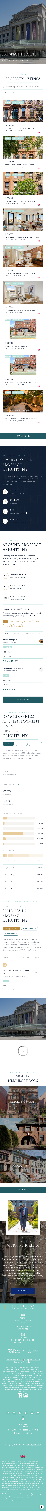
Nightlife (18, 626)
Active (39, 622)
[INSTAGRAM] (14, 1413)
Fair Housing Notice (14, 1360)
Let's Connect (23, 1291)
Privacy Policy (33, 1444)
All (6, 622)
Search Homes (23, 436)
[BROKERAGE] (38, 1413)
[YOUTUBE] (32, 1413)
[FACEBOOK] (8, 1413)
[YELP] (26, 1413)
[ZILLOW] (23, 1418)
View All (23, 1190)
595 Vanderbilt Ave (10, 642)
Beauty (8, 626)
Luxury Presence (23, 1433)
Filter (11, 92)
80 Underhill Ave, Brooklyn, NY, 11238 (14, 976)
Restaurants (16, 622)
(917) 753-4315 (23, 1329)
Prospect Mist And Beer (12, 668)
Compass (14, 1369)
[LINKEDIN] (20, 1413)
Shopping (28, 622)
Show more (23, 700)
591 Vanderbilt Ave (10, 671)
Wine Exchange (9, 640)
